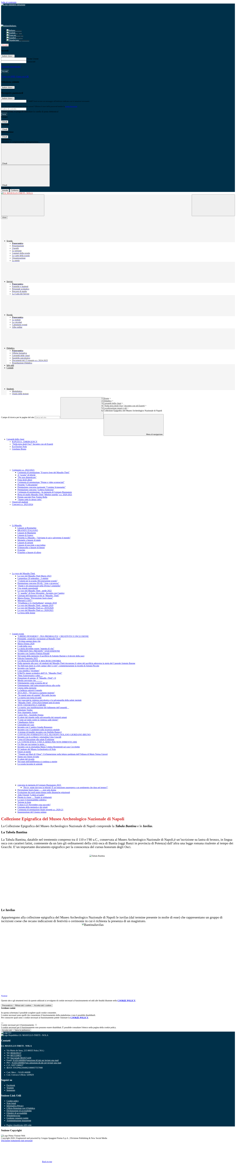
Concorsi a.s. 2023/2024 (22, 504)
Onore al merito (24, 752)
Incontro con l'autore (26, 668)
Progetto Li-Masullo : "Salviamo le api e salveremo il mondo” (44, 538)
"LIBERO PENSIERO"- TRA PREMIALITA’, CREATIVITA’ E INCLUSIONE (53, 636)
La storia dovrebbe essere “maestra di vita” (35, 648)
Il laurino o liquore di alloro (29, 552)
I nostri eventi (18, 634)
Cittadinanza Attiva (25, 722)
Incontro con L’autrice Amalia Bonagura (34, 727)
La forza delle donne (26, 613)
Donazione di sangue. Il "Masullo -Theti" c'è (36, 678)
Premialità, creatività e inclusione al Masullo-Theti (39, 639)
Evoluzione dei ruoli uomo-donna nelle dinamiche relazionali (43, 792)
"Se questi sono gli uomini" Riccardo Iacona (36, 695)
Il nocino (21, 550)
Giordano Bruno (19, 449)
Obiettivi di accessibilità (17, 1113)
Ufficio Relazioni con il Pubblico (21, 1108)
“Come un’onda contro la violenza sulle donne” (37, 720)
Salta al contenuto (8, 2)
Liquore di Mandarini (26, 533)
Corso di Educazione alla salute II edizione (35, 739)
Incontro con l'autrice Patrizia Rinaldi (33, 653)
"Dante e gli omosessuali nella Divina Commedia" (39, 586)
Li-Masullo (17, 525)
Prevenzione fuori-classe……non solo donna (36, 790)
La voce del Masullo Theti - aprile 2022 (34, 591)
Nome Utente (33, 59)
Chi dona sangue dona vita (28, 641)
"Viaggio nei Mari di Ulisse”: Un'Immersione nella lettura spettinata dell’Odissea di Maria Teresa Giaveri (62, 754)
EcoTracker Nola (19, 446)
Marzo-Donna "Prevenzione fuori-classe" (35, 598)
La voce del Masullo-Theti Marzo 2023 (34, 576)
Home (106, 398)
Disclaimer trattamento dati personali (17, 1140)
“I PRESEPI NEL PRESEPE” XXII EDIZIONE (38, 651)
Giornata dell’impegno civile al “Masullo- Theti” (38, 595)
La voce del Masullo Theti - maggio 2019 (35, 605)
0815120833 (15, 1055)
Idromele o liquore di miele (29, 540)
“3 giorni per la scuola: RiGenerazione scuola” (37, 581)
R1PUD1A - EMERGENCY (24, 441)
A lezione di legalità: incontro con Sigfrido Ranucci (39, 732)
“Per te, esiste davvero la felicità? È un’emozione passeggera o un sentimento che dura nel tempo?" (65, 787)
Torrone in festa (24, 802)
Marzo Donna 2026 (25, 643)
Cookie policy (13, 1101)
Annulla (5, 190)
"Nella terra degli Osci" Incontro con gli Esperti (124, 406)
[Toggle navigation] (22, 205)
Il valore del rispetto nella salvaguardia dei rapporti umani (42, 717)
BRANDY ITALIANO (27, 530)
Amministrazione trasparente (19, 1120)
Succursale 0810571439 (20, 1058)
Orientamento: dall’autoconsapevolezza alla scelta (38, 685)
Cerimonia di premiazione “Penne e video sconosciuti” (40, 482)
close (4, 217)
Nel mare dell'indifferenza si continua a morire (37, 761)
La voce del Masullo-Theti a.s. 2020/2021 (35, 610)
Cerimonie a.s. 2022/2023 (23, 470)
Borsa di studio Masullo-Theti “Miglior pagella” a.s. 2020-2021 (44, 494)
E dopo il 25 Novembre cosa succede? (34, 805)
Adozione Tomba (25, 710)
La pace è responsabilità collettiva (31, 800)
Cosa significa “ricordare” (28, 670)
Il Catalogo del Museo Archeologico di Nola (36, 749)
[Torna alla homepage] (118, 193)
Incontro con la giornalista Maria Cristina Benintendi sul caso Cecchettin (48, 747)
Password (31, 61)
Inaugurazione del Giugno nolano (31, 812)
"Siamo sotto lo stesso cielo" (29, 499)
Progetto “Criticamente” (27, 485)
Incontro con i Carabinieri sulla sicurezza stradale (38, 729)
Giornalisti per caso (25, 725)
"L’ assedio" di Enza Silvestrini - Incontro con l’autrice (40, 593)
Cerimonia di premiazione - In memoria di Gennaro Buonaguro (44, 492)
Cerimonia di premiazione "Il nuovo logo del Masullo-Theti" (43, 472)
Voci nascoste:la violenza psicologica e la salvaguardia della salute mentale (49, 700)
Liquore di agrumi (25, 542)
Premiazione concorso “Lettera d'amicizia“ (35, 490)
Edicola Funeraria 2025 (27, 658)
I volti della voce (24, 646)
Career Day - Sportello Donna (30, 715)
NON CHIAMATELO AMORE (31, 705)
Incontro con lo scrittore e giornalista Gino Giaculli (39, 737)
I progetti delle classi (112, 403)
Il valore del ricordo (25, 759)
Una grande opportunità (27, 588)
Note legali (11, 1103)
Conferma (14, 190)
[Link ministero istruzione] (13, 5)
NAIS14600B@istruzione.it (36, 1060)
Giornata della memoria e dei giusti (32, 807)
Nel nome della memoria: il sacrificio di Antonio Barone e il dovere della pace (50, 656)
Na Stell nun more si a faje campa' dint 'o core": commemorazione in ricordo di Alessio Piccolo (58, 666)
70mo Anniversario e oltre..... (30, 675)
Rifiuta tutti (23, 1005)
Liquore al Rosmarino (26, 528)
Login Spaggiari (71, 106)
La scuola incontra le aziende (29, 764)
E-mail (30, 101)
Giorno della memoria (26, 688)
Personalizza (7, 1005)
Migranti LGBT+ (25, 600)
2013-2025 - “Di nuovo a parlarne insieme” (36, 693)
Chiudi (4, 122)
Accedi (5, 45)
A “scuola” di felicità (26, 475)
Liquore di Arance (25, 535)
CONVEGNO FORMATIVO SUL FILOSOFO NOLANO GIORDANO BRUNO (54, 734)
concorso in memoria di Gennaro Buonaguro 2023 (39, 785)
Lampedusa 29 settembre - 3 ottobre (32, 578)
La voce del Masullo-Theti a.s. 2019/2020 (35, 608)
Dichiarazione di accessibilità (19, 1111)
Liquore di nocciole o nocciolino (31, 545)
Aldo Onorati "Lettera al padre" (31, 795)
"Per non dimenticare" (27, 477)
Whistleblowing (13, 1115)
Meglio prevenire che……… (29, 680)
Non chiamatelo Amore (27, 712)
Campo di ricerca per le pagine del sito (17, 417)
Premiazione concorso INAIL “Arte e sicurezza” (38, 583)
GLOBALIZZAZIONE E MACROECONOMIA (39, 661)
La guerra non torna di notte (29, 698)
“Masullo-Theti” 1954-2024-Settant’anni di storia (38, 702)
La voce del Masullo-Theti (23, 573)
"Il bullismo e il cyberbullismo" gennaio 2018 (37, 603)
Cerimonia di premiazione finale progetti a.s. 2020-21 (40, 809)
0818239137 (15, 1053)
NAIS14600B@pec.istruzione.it (36, 1063)
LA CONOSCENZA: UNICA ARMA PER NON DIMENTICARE (47, 742)
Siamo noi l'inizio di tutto (28, 756)
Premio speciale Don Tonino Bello (32, 497)
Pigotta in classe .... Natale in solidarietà (34, 797)
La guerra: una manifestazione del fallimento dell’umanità (43, 707)
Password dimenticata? (11, 66)
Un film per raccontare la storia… (31, 744)
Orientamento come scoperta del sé (32, 683)
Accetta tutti (42, 1005)
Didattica (107, 401)
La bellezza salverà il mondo (29, 690)
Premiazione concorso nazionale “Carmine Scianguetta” (41, 487)
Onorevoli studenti (20, 502)
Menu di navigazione (154, 434)
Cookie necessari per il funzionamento (18, 1025)
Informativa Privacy (15, 1106)
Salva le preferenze (22, 1030)
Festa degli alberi (24, 480)
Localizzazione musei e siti (115, 408)
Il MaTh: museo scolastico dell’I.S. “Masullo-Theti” (39, 673)
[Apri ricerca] (213, 205)
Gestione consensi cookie (17, 1118)
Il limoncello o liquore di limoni (31, 547)
